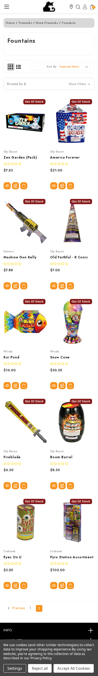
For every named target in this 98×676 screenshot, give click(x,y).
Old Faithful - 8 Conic (69, 257)
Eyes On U (13, 557)
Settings (14, 668)
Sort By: (52, 66)
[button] (71, 7)
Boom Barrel (61, 457)
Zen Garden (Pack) (20, 157)
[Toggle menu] (6, 6)
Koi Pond (11, 357)
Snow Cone (60, 357)
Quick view (7, 185)
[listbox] (74, 66)
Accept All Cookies (73, 668)
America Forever (65, 157)
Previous (18, 608)
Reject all (40, 668)
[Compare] (15, 185)
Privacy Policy (40, 658)
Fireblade (12, 457)
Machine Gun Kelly (20, 257)
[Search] (77, 7)
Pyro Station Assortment (71, 557)
